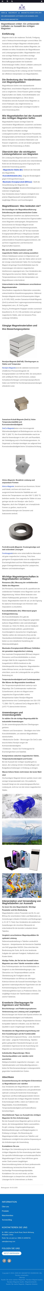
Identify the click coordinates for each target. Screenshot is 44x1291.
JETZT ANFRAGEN (11, 1253)
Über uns (5, 1207)
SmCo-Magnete (8, 428)
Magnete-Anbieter (31, 1284)
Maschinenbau (7, 1215)
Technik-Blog (7, 1220)
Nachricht (12, 13)
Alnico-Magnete (8, 486)
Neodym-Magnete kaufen (15, 1282)
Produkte (5, 1211)
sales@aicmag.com (8, 1241)
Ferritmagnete (7, 553)
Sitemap (22, 1277)
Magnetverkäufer (31, 1282)
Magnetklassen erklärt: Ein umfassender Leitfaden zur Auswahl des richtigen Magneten (21, 16)
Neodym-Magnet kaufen (34, 1280)
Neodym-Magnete (9, 368)
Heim (3, 13)
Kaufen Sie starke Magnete (15, 1284)
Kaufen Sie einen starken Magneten (13, 1280)
